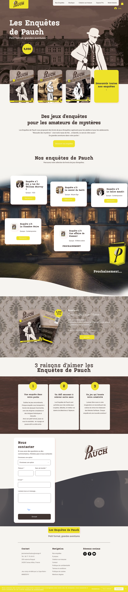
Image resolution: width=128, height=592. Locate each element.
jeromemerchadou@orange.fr (31, 553)
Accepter (119, 589)
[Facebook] (89, 554)
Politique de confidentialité (34, 589)
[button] (59, 3)
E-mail (20, 480)
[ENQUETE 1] (61, 352)
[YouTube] (94, 554)
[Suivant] (118, 327)
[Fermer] (126, 588)
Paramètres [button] (96, 589)
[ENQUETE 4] (66, 352)
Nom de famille (40, 468)
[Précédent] (10, 327)
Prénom (20, 468)
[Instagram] (85, 554)
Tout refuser (107, 589)
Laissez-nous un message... (27, 491)
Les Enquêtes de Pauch (64, 530)
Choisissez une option (25, 457)
